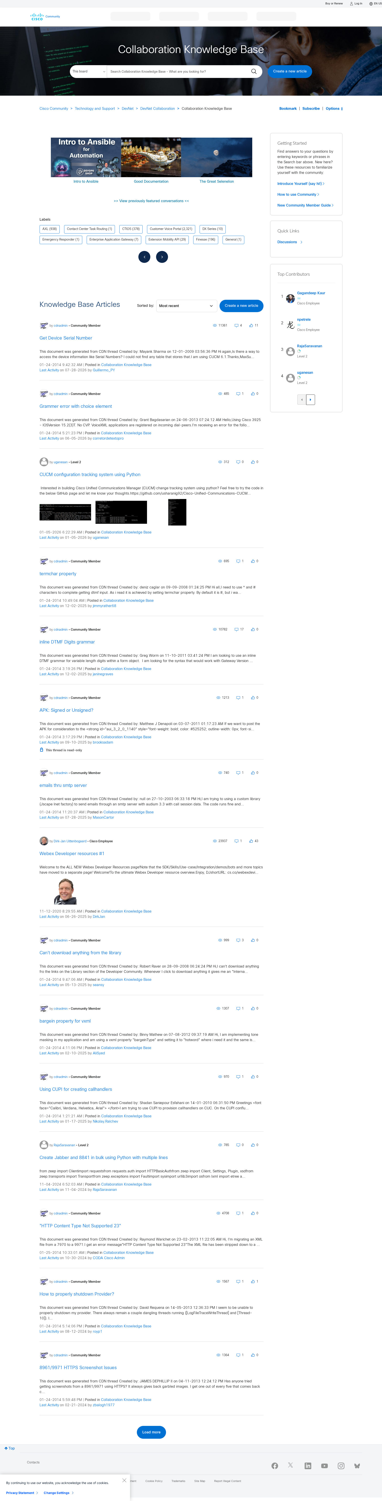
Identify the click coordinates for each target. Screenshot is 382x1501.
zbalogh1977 (104, 1405)
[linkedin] (308, 1466)
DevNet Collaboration (157, 108)
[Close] (124, 1480)
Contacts (33, 1462)
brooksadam (103, 742)
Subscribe (311, 108)
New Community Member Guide (304, 205)
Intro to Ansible (86, 181)
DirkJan (99, 916)
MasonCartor (103, 817)
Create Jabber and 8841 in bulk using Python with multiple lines (104, 1158)
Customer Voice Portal (165, 229)
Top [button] (12, 1448)
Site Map (199, 1481)
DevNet (128, 108)
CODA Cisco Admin (109, 1258)
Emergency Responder (58, 239)
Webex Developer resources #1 (72, 854)
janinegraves (103, 674)
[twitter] (291, 1466)
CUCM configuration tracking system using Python (90, 475)
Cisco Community (54, 108)
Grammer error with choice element (76, 406)
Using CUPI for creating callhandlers (76, 1089)
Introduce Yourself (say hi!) (299, 183)
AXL (45, 229)
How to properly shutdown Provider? (77, 1294)
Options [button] (333, 108)
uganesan (101, 537)
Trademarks (178, 1481)
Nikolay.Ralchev (105, 1121)
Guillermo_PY (104, 370)
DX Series (209, 229)
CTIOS (126, 229)
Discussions (287, 242)
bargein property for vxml (65, 1021)
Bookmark (288, 108)
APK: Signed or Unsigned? (66, 710)
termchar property (58, 574)
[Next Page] (162, 257)
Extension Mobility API (164, 239)
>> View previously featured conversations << (151, 201)
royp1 (97, 1331)
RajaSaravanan (105, 1190)
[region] (65, 1487)
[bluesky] (357, 1465)
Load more (151, 1432)
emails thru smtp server (63, 786)
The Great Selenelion (217, 181)
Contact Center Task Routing (87, 229)
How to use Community (296, 194)
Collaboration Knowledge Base (126, 365)
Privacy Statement (20, 1493)
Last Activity (49, 370)
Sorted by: (145, 305)
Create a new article (290, 71)
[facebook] (274, 1466)
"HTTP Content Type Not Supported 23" (80, 1226)
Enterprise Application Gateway (112, 239)
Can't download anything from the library (80, 953)
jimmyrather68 (104, 606)
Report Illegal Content (227, 1481)
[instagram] (341, 1466)
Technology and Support (95, 108)
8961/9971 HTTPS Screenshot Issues (78, 1368)
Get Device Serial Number (66, 338)
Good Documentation (151, 181)
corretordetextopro (108, 438)
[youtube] (324, 1466)
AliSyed (99, 1053)
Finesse (201, 239)
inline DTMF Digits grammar (67, 642)
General (231, 239)
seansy (98, 985)
